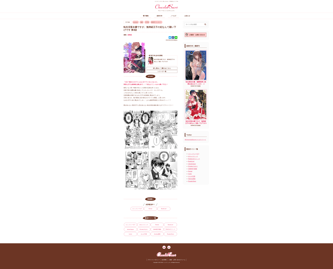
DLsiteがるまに (144, 229)
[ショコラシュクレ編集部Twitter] (168, 247)
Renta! (150, 208)
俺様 (141, 22)
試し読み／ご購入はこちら (162, 68)
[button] (205, 24)
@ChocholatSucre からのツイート (195, 139)
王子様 (147, 22)
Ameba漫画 (157, 234)
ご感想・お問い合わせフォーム (176, 259)
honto (130, 234)
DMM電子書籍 (157, 229)
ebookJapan (130, 229)
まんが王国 (144, 234)
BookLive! (163, 208)
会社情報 (164, 259)
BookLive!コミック (170, 229)
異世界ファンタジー (156, 22)
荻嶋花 (130, 35)
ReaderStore (170, 234)
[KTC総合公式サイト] (164, 247)
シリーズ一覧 (162, 71)
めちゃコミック (144, 224)
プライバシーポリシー (154, 259)
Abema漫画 (191, 179)
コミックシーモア (137, 208)
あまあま (135, 22)
